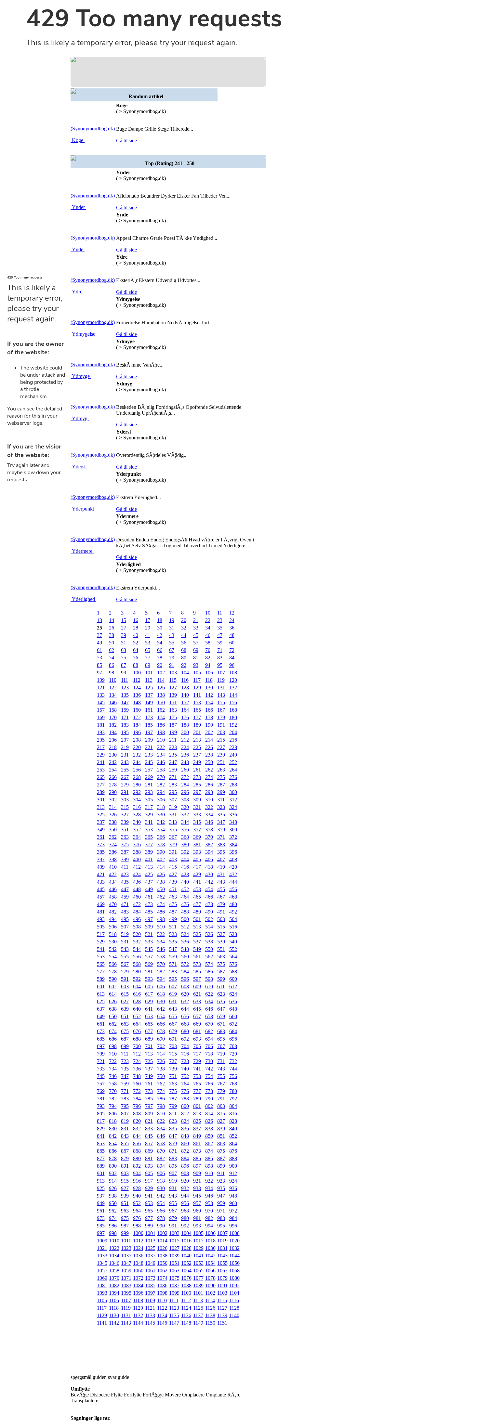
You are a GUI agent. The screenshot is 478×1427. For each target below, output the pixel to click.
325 (101, 814)
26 (111, 627)
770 (113, 1091)
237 (197, 755)
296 (185, 792)
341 (149, 822)
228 (233, 747)
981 (197, 1218)
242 (113, 762)
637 (101, 1009)
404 (185, 859)
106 (209, 672)
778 (209, 1091)
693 (197, 1039)
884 (185, 1158)
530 (113, 941)
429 (197, 874)
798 (161, 1106)
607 (173, 986)
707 (221, 1046)
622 (209, 994)
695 (221, 1039)
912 (233, 1173)
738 (161, 1068)
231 (125, 755)
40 (135, 635)
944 (185, 1196)
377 (149, 844)
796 (137, 1106)
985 (101, 1225)
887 (221, 1158)
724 (137, 1061)
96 (231, 665)
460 (137, 897)
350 (113, 829)
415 (173, 867)
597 (197, 979)
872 (185, 1151)
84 (231, 657)
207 (125, 740)
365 (149, 837)
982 (209, 1218)
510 (161, 926)
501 (197, 919)
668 (185, 1024)
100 (137, 672)
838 (209, 1128)
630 (161, 1001)
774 (161, 1091)
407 (221, 859)
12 (231, 613)
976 (137, 1218)
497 (149, 919)
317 (149, 807)
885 (197, 1158)
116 (185, 680)
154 (209, 702)
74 (111, 657)
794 (113, 1106)
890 (113, 1166)
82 (207, 657)
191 (221, 725)
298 (209, 792)
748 (137, 1076)
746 (113, 1076)
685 (101, 1039)
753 (197, 1076)
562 (209, 956)
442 (209, 882)
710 (113, 1054)
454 (209, 889)
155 (221, 702)
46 (207, 635)
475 (173, 904)
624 (233, 994)
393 (197, 852)
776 (185, 1091)
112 (136, 680)
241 (101, 762)
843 (125, 1136)
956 (185, 1203)
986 (113, 1225)
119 (221, 680)
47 (219, 635)
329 (149, 814)
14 (111, 620)
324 (233, 807)
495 (125, 919)
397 (101, 859)
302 (113, 799)
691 (173, 1039)
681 (197, 1031)
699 (125, 1046)
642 (161, 1009)
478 (209, 904)
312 (233, 799)
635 (221, 1001)
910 (209, 1173)
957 (197, 1203)
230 (113, 755)
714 (161, 1054)
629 (149, 1001)
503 (221, 919)
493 (101, 919)
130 (209, 687)
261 (197, 769)
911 (221, 1173)
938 (113, 1196)
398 (113, 859)
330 (161, 814)
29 (147, 627)
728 (185, 1061)
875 (221, 1151)
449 (149, 889)
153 (197, 702)
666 (161, 1024)
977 (149, 1218)
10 (207, 613)
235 (173, 755)
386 (113, 852)
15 (123, 620)
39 (123, 635)
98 (111, 672)
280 (137, 784)
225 (197, 747)
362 (113, 837)
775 (173, 1091)
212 (185, 740)
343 (173, 822)
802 (209, 1106)
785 (149, 1098)
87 (123, 665)
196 (137, 732)
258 (161, 769)
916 (137, 1181)
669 (197, 1024)
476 (185, 904)
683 (221, 1031)
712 (137, 1054)
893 (149, 1166)
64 (135, 650)
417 (197, 867)
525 (197, 934)
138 (161, 695)
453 (197, 889)
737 (149, 1068)
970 (209, 1210)
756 (233, 1076)
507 (125, 926)
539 (221, 941)
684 (233, 1031)
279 (125, 784)
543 (125, 949)
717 (197, 1054)
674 (113, 1031)
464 (185, 897)
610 (209, 986)
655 (173, 1016)
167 (221, 710)
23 (219, 620)
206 (113, 740)
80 (183, 657)
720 (233, 1054)
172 (137, 717)
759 (125, 1083)
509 (149, 926)
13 (99, 620)
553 (101, 956)
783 (125, 1098)
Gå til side (126, 140)
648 (233, 1009)
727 (173, 1061)
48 (231, 635)
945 (197, 1196)
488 (185, 912)
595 (173, 979)
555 (125, 956)
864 (233, 1143)
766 (209, 1083)
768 (233, 1083)
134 (113, 695)
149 (149, 702)
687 (125, 1039)
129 (197, 687)
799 (173, 1106)
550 (209, 949)
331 (173, 814)
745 (101, 1076)
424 (137, 874)
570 (161, 964)
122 (113, 687)
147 (125, 702)
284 (185, 784)
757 (101, 1083)
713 (149, 1054)
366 (161, 837)
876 (233, 1151)
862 (209, 1143)
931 (173, 1188)
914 (113, 1181)
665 (149, 1024)
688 (137, 1039)
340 (137, 822)
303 (125, 799)
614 (113, 994)
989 (149, 1225)
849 (197, 1136)
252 (233, 762)
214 (209, 740)
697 (101, 1046)
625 (101, 1001)
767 (221, 1083)
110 (112, 680)
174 (161, 717)
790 (209, 1098)
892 (137, 1166)
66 (159, 650)
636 (233, 1001)
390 (161, 852)
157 (101, 710)
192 (233, 725)
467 (221, 897)
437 (149, 882)
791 (221, 1098)
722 (113, 1061)
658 (209, 1016)
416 (185, 867)
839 (221, 1128)
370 (209, 837)
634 (209, 1001)
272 (185, 777)
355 (173, 829)
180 (233, 717)
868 (137, 1151)
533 (149, 941)
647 (221, 1009)
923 (221, 1181)
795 (125, 1106)
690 (161, 1039)
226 (209, 747)
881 (149, 1158)
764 (185, 1083)
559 (173, 956)
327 (125, 814)
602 (113, 986)
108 (233, 672)
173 (149, 717)
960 (233, 1203)
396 (233, 852)
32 (183, 627)
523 (173, 934)
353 (149, 829)
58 (207, 642)
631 (173, 1001)
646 (209, 1009)
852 (233, 1136)
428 (185, 874)
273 (197, 777)
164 (185, 710)
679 (173, 1031)
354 (161, 829)
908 (185, 1173)
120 (233, 680)
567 (125, 964)
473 (149, 904)
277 (101, 784)
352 (137, 829)
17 (147, 620)
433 (101, 882)
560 (185, 956)
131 (221, 687)
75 (123, 657)
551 (221, 949)
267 (125, 777)
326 (113, 814)
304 (137, 799)
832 (137, 1128)
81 (195, 657)
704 (185, 1046)
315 (125, 807)
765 (197, 1083)
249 (197, 762)
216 (233, 740)
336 (233, 814)
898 (209, 1166)
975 (125, 1218)
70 (207, 650)
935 (221, 1188)
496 (137, 919)
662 (113, 1024)
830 (113, 1128)
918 (161, 1181)
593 (149, 979)
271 (173, 777)
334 (209, 814)
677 (149, 1031)
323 (221, 807)
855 (125, 1143)
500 (185, 919)
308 (185, 799)
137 (149, 695)
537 (197, 941)
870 (161, 1151)
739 (173, 1068)
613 (101, 994)
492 (233, 912)
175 (173, 717)
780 (233, 1091)
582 (161, 971)
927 (125, 1188)
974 (113, 1218)
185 (149, 725)
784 (137, 1098)
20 (183, 620)
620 (185, 994)
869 (149, 1151)
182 (113, 725)
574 (209, 964)
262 (209, 769)
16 (135, 620)
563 (221, 956)
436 (137, 882)
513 (197, 926)
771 (125, 1091)
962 (113, 1210)
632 (185, 1001)
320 (185, 807)
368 (185, 837)
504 (233, 919)
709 (101, 1054)
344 (185, 822)
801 (197, 1106)
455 (221, 889)
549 (197, 949)
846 (161, 1136)
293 (149, 792)
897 (197, 1166)
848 (185, 1136)
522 (161, 934)
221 (149, 747)
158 (113, 710)
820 (137, 1121)
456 (233, 889)
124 (137, 687)
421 (101, 874)
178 (209, 717)
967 (173, 1210)
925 (101, 1188)
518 (113, 934)
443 (221, 882)
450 (161, 889)
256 (137, 769)
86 (111, 665)
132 (233, 687)
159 (125, 710)
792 (233, 1098)
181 (101, 725)
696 (233, 1039)
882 (161, 1158)
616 (137, 994)
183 (125, 725)
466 (209, 897)
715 (173, 1054)
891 (125, 1166)
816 (233, 1113)
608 (185, 986)
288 (233, 784)
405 (197, 859)
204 (233, 732)
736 (137, 1068)
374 (113, 844)
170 (113, 717)
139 (173, 695)
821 (149, 1121)
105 (197, 672)
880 (137, 1158)
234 (161, 755)
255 (125, 769)
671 (221, 1024)
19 (171, 620)
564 (233, 956)
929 (149, 1188)
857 (149, 1143)
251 (221, 762)
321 (197, 807)
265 (101, 777)
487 (173, 912)
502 (209, 919)
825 (197, 1121)
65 (147, 650)
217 (101, 747)
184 (137, 725)
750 (161, 1076)
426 (161, 874)
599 (221, 979)
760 (137, 1083)
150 (161, 702)
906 (161, 1173)
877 (101, 1158)
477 (197, 904)
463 (173, 897)
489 (197, 912)
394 (209, 852)
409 (101, 867)
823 (173, 1121)
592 (137, 979)
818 (113, 1121)
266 (113, 777)
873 (197, 1151)
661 (101, 1024)
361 (101, 837)
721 (101, 1061)
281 (149, 784)
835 (173, 1128)
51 (123, 642)
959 (221, 1203)
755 (221, 1076)
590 (113, 979)
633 (197, 1001)
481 (101, 912)
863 (221, 1143)
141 (197, 695)
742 (209, 1068)
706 (209, 1046)
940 (137, 1196)
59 (219, 642)
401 (149, 859)
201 (197, 732)
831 (125, 1128)
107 (221, 672)
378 (161, 844)
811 (173, 1113)
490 (209, 912)
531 (125, 941)
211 (173, 740)
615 (125, 994)
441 (197, 882)
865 (101, 1151)
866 (113, 1151)
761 (149, 1083)
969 (197, 1210)
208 (137, 740)
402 (161, 859)
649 (101, 1016)
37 (99, 635)
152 (185, 702)
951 (125, 1203)
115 (173, 680)
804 (233, 1106)
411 (124, 867)
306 (161, 799)
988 (137, 1225)
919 (173, 1181)
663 (125, 1024)
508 (137, 926)
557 (149, 956)
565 (101, 964)
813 (197, 1113)
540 (233, 941)
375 (125, 844)
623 (221, 994)
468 (233, 897)
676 (137, 1031)
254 (113, 769)
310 (209, 799)
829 (101, 1128)
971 (221, 1210)
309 (197, 799)
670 (209, 1024)
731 (221, 1061)
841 (101, 1136)
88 (135, 665)
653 (149, 1016)
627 (125, 1001)
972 (233, 1210)
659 (221, 1016)
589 (101, 979)
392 (185, 852)
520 (137, 934)
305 (149, 799)
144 (233, 695)
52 (135, 642)
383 (221, 844)
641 (149, 1009)
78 (159, 657)
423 (125, 874)
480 (233, 904)
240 (233, 755)
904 (137, 1173)
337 (101, 822)
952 (137, 1203)
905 (149, 1173)
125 (149, 687)
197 (149, 732)
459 (125, 897)
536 (185, 941)
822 (161, 1121)
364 (137, 837)
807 (125, 1113)
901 (101, 1173)
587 (221, 971)
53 (147, 642)
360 (233, 829)
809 (149, 1113)
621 (197, 994)
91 (171, 665)
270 (161, 777)
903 (125, 1173)
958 (209, 1203)
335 (221, 814)
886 (209, 1158)
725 (149, 1061)
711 (124, 1054)
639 (125, 1009)
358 (209, 829)
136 (137, 695)
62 (111, 650)
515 (221, 926)
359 (221, 829)
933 (197, 1188)
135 (125, 695)
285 (197, 784)
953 (149, 1203)
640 (137, 1009)
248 (185, 762)
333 (197, 814)
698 (113, 1046)
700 (137, 1046)
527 (221, 934)
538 (209, 941)
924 (233, 1181)
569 (149, 964)
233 (149, 755)
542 (113, 949)
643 (173, 1009)
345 (197, 822)
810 (161, 1113)
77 (147, 657)
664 (137, 1024)
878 (113, 1158)
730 (209, 1061)
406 (209, 859)
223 (173, 747)
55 (171, 642)
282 (161, 784)
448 (137, 889)
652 (137, 1016)
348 (233, 822)
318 (161, 807)
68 (183, 650)
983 (221, 1218)
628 (137, 1001)
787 (173, 1098)
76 (135, 657)
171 (125, 717)
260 (185, 769)
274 (209, 777)
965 (149, 1210)
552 (233, 949)
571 (173, 964)
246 (161, 762)
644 (185, 1009)
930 (161, 1188)
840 (233, 1128)
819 (125, 1121)
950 (113, 1203)
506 (113, 926)
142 (209, 695)
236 (185, 755)
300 (233, 792)
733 (101, 1068)
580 (137, 971)
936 (233, 1188)
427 (173, 874)
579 (125, 971)
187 (173, 725)
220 (137, 747)
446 (113, 889)
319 (173, 807)
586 (209, 971)
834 (161, 1128)
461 (149, 897)
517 (101, 934)
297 (197, 792)
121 (101, 687)
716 (185, 1054)
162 (161, 710)
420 (233, 867)
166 (209, 710)
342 (161, 822)
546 (161, 949)
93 (195, 665)
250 (209, 762)
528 (233, 934)
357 (197, 829)
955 (173, 1203)
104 (185, 672)
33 (195, 627)
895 (173, 1166)
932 (185, 1188)
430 (209, 874)
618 (161, 994)
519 (125, 934)
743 (221, 1068)
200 (185, 732)
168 (233, 710)
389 (149, 852)
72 (231, 650)
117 (197, 680)
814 (209, 1113)
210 (161, 740)
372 (233, 837)
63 (123, 650)
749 (149, 1076)
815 (221, 1113)
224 (185, 747)
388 (137, 852)
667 (173, 1024)
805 (101, 1113)
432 (233, 874)
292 (137, 792)
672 (233, 1024)
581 (149, 971)
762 (161, 1083)
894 (161, 1166)
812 (185, 1113)
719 (221, 1054)
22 (207, 620)
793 (101, 1106)
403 (173, 859)
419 (221, 867)
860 (185, 1143)
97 (99, 672)
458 (113, 897)
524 (185, 934)
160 (137, 710)
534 (161, 941)
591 (125, 979)
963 (125, 1210)
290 (113, 792)
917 (149, 1181)
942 (161, 1196)
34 (207, 627)
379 (173, 844)
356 (185, 829)
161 (149, 710)
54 (159, 642)
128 (185, 687)
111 (124, 680)
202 (209, 732)
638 (113, 1009)
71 (219, 650)
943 (173, 1196)
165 (197, 710)
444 (233, 882)
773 (149, 1091)
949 (101, 1203)
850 (209, 1136)
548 (185, 949)
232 (137, 755)
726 (161, 1061)
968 (185, 1210)
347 (221, 822)
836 (185, 1128)
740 (185, 1068)
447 (125, 889)
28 (135, 627)
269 (149, 777)
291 (125, 792)
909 (197, 1173)
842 (113, 1136)
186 (161, 725)
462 (161, 897)
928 (137, 1188)
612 (233, 986)
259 (173, 769)
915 (125, 1181)
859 (173, 1143)
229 (101, 755)
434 (113, 882)
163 (173, 710)
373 (101, 844)
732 (233, 1061)
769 (101, 1091)
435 (125, 882)
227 (221, 747)
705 (197, 1046)
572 (185, 964)
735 (125, 1068)
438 (161, 882)
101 (149, 672)
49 (99, 642)
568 (137, 964)
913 (101, 1181)
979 (173, 1218)
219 (125, 747)
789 (197, 1098)
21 (195, 620)
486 (161, 912)
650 (113, 1016)
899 (221, 1166)
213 (197, 740)
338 (113, 822)
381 (197, 844)
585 (197, 971)
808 (137, 1113)
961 (101, 1210)
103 (173, 672)
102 (161, 672)
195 (125, 732)
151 (173, 702)
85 (99, 665)
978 (161, 1218)
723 (125, 1061)
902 (113, 1173)
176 (185, 717)
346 (209, 822)
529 (101, 941)
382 (209, 844)
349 (101, 829)
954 (161, 1203)
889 (101, 1166)
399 (125, 859)
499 (173, 919)
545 (149, 949)
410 (113, 867)
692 (185, 1039)
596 (185, 979)
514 (209, 926)
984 (233, 1218)
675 (125, 1031)
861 (197, 1143)
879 (125, 1158)
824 (185, 1121)
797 (149, 1106)
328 (137, 814)
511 (173, 926)
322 (209, 807)
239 (221, 755)
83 (219, 657)
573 (197, 964)
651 (125, 1016)
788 (185, 1098)
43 (171, 635)
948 (233, 1196)
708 (233, 1046)
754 (209, 1076)
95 (219, 665)
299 (221, 792)
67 (171, 650)
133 (101, 695)
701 (149, 1046)
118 (209, 680)
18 (159, 620)
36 (231, 627)
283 (173, 784)
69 (195, 650)
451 (173, 889)
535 (173, 941)
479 (221, 904)
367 (173, 837)
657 (197, 1016)
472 (137, 904)
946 (209, 1196)
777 (197, 1091)
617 (149, 994)
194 (113, 732)
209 (149, 740)
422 (113, 874)
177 (197, 717)
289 (101, 792)
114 (161, 680)
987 (125, 1225)
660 (233, 1016)
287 (221, 784)
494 (113, 919)
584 (185, 971)
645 (197, 1009)
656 (185, 1016)
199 (173, 732)
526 (209, 934)
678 (161, 1031)
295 (173, 792)
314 (113, 807)
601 (101, 986)
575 (221, 964)
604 (137, 986)
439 (173, 882)
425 (149, 874)
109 (101, 680)
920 (185, 1181)
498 (161, 919)
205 (101, 740)
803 (221, 1106)
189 (197, 725)
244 (137, 762)
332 (185, 814)
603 (125, 986)
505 (101, 926)
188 (185, 725)
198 (161, 732)
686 (113, 1039)
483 (125, 912)
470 (113, 904)
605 (149, 986)
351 (125, 829)
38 (111, 635)
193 (101, 732)
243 (125, 762)
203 (221, 732)
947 (221, 1196)
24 (231, 620)
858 (161, 1143)
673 (101, 1031)
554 (113, 956)
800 (185, 1106)
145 (101, 702)
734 (113, 1068)
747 (125, 1076)
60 (231, 642)
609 (197, 986)
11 (219, 613)
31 (171, 627)
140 (185, 695)
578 (113, 971)
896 (185, 1166)
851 (221, 1136)
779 (221, 1091)
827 (221, 1121)
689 (149, 1039)
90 (159, 665)
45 (195, 635)
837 (197, 1128)
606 (161, 986)
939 (125, 1196)
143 (221, 695)
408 (233, 859)
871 (173, 1151)
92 (183, 665)
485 (149, 912)
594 (161, 979)
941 (149, 1196)
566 (113, 964)
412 (137, 867)
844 (137, 1136)
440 (185, 882)
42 (159, 635)
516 (233, 926)
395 (221, 852)
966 (161, 1210)
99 (123, 672)
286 (209, 784)
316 (137, 807)
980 (185, 1218)
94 (207, 665)
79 (171, 657)
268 (137, 777)
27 (123, 627)
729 (197, 1061)
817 (101, 1121)
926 (113, 1188)
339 (125, 822)
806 (113, 1113)
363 (125, 837)
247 (173, 762)
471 (125, 904)
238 (209, 755)
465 (197, 897)
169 (101, 717)
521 (149, 934)
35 (219, 627)
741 (197, 1068)
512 (185, 926)
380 (185, 844)
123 (125, 687)
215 (221, 740)
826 (209, 1121)
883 (173, 1158)
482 (113, 912)
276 (233, 777)
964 (137, 1210)
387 (125, 852)
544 (137, 949)
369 (197, 837)
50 (111, 642)
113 (149, 680)
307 (173, 799)
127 (173, 687)
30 (159, 627)
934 (209, 1188)
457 (101, 897)
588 (233, 971)
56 (183, 642)
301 (101, 799)
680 (185, 1031)
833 (149, 1128)
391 (173, 852)
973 (101, 1218)
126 (161, 687)
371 (221, 837)
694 (209, 1039)
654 (161, 1016)
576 (233, 964)
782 (113, 1098)
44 (183, 635)
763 (173, 1083)
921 (197, 1181)
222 (161, 747)
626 (113, 1001)
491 (221, 912)
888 (233, 1158)
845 (149, 1136)
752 (185, 1076)
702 (161, 1046)
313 (101, 807)
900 (233, 1166)
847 (173, 1136)
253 (101, 769)
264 (233, 769)
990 (161, 1225)
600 (233, 979)
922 (209, 1181)
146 (113, 702)
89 (147, 665)
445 (101, 889)
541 (101, 949)
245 (149, 762)
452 (185, 889)
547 (173, 949)
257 (149, 769)
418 (209, 867)
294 (161, 792)
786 (161, 1098)
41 (147, 635)
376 (137, 844)
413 (149, 867)
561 (197, 956)
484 (137, 912)
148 (137, 702)
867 (125, 1151)
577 (101, 971)
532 (137, 941)
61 (99, 650)
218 (113, 747)
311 (221, 799)
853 (101, 1143)
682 (209, 1031)
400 (137, 859)
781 (101, 1098)
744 (233, 1068)
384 (233, 844)
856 (137, 1143)
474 (161, 904)
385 (101, 852)
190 (209, 725)
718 (209, 1054)
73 (99, 657)
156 (233, 702)
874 (209, 1151)
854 (113, 1143)
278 (113, 784)
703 (173, 1046)
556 (137, 956)
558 (161, 956)
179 (221, 717)
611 (221, 986)
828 (233, 1121)
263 (221, 769)
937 (101, 1196)
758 (113, 1083)
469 (101, 904)
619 (173, 994)
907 (173, 1173)
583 (173, 971)
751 (173, 1076)
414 (161, 867)
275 (221, 777)
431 (221, 874)
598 (209, 979)
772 (137, 1091)
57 (195, 642)
